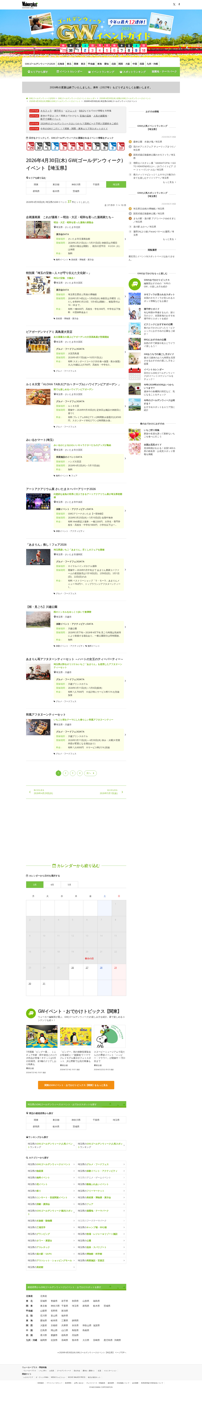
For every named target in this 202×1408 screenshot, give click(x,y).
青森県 (54, 1300)
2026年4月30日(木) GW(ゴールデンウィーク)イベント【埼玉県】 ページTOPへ (92, 1352)
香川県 (43, 1335)
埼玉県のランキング (50, 1145)
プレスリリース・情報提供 (95, 1383)
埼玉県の (49, 1164)
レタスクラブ (28, 1377)
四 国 (29, 1335)
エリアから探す (39, 71)
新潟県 (64, 1310)
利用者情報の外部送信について (152, 1383)
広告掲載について (123, 1383)
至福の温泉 (85, 115)
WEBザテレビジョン (58, 1377)
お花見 (51, 1370)
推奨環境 (68, 1383)
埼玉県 (116, 1119)
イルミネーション (110, 1370)
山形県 (86, 1300)
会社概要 (135, 1383)
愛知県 (43, 1320)
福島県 (96, 1300)
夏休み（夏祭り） (89, 1370)
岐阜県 (54, 1320)
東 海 (29, 1320)
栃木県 (56, 191)
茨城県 (76, 191)
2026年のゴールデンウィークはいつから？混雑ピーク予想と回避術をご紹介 (79, 123)
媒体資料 (111, 1383)
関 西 (29, 1325)
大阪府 (43, 1325)
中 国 (29, 1330)
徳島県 (64, 1335)
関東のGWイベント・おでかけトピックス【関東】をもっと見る (76, 1085)
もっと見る (169, 182)
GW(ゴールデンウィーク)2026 (40, 63)
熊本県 (75, 1340)
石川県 (43, 1315)
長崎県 (64, 1340)
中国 (135, 63)
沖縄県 (117, 1340)
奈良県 (75, 1325)
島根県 (86, 1330)
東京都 (56, 184)
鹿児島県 (108, 1340)
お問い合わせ (78, 1383)
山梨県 (43, 1310)
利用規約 (41, 1383)
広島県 (43, 1330)
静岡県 (75, 1320)
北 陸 (29, 1315)
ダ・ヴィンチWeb (42, 1377)
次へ (88, 772)
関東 (76, 63)
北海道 (61, 63)
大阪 (127, 63)
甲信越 (91, 63)
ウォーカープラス (30, 1370)
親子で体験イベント (50, 118)
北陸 (113, 63)
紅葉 (99, 1370)
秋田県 (75, 1300)
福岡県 (43, 1340)
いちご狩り (43, 1370)
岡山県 (54, 1330)
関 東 (29, 1305)
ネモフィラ (46, 110)
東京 (83, 63)
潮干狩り (58, 110)
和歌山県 (87, 1325)
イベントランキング (102, 71)
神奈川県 (76, 184)
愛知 (106, 63)
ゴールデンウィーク (64, 1370)
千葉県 (96, 184)
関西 (121, 63)
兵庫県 (64, 1325)
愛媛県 (54, 1335)
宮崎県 (96, 1340)
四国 (142, 63)
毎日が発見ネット (94, 1377)
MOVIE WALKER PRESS (76, 1377)
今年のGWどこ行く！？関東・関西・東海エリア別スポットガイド (74, 128)
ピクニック (71, 110)
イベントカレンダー (70, 71)
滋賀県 (96, 1325)
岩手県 (64, 1300)
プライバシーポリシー (54, 1383)
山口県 (64, 1330)
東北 (69, 63)
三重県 (64, 1320)
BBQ (81, 110)
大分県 (86, 1340)
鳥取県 (75, 1330)
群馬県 (36, 191)
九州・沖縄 (152, 63)
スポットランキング (134, 71)
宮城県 (43, 1300)
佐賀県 (54, 1340)
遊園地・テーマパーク (164, 71)
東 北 (29, 1300)
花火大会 (77, 1370)
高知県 (75, 1335)
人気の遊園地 (100, 115)
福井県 (64, 1315)
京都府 (54, 1325)
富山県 (54, 1315)
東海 (99, 63)
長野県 (54, 1310)
